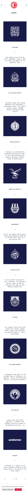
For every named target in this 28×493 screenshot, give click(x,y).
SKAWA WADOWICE (15, 224)
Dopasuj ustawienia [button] (8, 489)
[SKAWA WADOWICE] (15, 208)
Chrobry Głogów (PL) (15, 142)
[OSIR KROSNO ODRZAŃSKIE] (15, 349)
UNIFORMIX (15, 455)
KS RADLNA (15, 317)
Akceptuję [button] (18, 489)
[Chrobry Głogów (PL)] (15, 126)
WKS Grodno (15, 47)
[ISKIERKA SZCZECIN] (15, 254)
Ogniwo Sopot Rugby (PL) (15, 189)
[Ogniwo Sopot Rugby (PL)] (15, 173)
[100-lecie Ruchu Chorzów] (15, 77)
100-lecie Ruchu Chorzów (15, 92)
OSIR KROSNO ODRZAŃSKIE (15, 364)
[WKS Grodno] (15, 31)
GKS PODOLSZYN (15, 410)
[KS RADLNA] (15, 301)
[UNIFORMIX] (15, 440)
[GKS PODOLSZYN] (15, 394)
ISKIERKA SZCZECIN (15, 269)
